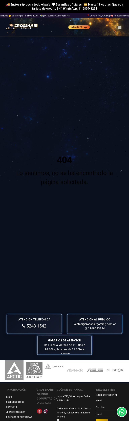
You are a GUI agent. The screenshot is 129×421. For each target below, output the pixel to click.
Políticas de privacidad (19, 417)
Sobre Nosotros (15, 402)
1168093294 (96, 328)
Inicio (9, 397)
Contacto (11, 407)
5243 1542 (36, 326)
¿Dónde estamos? (15, 412)
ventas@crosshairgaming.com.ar (95, 324)
